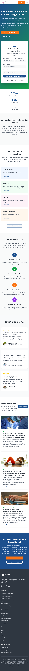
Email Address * (7, 64)
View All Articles (23, 406)
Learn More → (6, 176)
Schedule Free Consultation (14, 76)
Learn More (6, 36)
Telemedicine (4, 620)
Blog (2, 635)
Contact (3, 633)
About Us (3, 630)
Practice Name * (7, 69)
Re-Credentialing (5, 603)
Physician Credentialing (7, 593)
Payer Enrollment (5, 598)
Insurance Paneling (6, 606)
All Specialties (4, 623)
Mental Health (4, 613)
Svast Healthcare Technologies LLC (8, 662)
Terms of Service (18, 666)
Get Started (21, 2)
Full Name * (6, 58)
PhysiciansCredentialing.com (7, 661)
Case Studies (4, 637)
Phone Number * (19, 58)
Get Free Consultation (14, 558)
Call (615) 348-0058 (14, 562)
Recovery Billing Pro (6, 652)
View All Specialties (14, 226)
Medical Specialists (6, 618)
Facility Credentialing (6, 596)
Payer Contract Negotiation (8, 601)
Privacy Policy (10, 666)
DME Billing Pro (5, 650)
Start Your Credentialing (10, 32)
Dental (2, 615)
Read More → (6, 449)
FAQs (2, 640)
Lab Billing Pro (4, 647)
